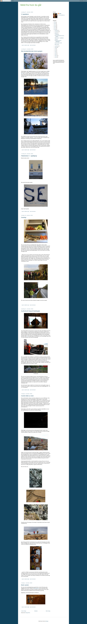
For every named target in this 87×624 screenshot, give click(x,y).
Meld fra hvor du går (30, 5)
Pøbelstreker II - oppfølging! (29, 156)
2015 (55, 22)
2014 (55, 23)
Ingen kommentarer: (33, 45)
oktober (56, 33)
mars (56, 54)
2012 (55, 26)
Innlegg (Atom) (27, 612)
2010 (55, 29)
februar (56, 55)
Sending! (23, 217)
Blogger (47, 621)
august (56, 47)
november (56, 31)
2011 (55, 27)
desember (56, 30)
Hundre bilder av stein (27, 396)
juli (55, 48)
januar (56, 57)
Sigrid (60, 13)
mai (55, 51)
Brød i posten (25, 585)
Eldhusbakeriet (36, 588)
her (27, 336)
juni (55, 50)
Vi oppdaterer (25, 14)
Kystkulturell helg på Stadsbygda (30, 311)
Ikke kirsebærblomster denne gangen (31, 51)
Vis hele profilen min (61, 15)
